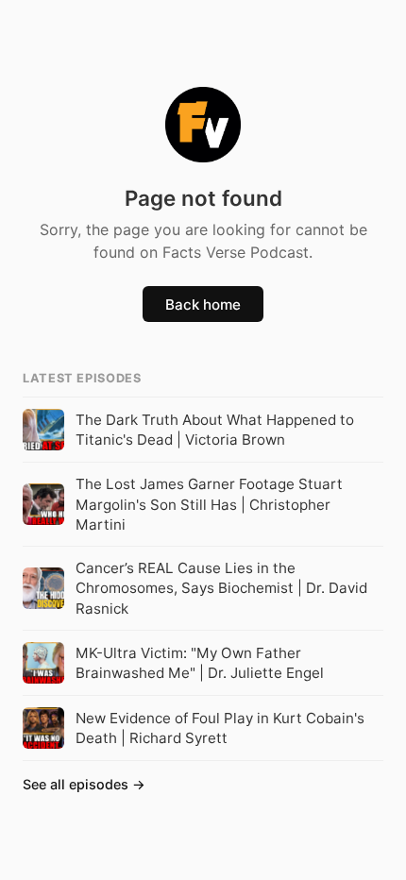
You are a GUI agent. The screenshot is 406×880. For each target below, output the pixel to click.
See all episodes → (84, 784)
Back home (203, 304)
